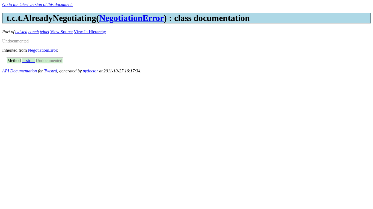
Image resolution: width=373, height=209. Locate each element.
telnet (44, 31)
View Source (61, 31)
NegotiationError (131, 18)
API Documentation (19, 71)
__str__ (28, 60)
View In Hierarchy (90, 31)
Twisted (50, 71)
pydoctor (90, 71)
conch (33, 31)
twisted (21, 31)
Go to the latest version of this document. (37, 4)
